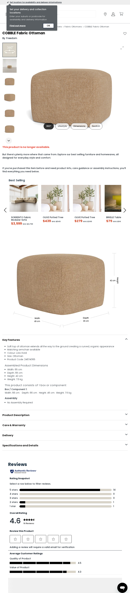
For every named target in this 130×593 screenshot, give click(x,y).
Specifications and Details (20, 445)
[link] (105, 14)
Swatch (96, 126)
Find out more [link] (18, 25)
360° (48, 126)
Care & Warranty (13, 425)
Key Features (11, 340)
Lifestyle (62, 126)
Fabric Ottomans (73, 26)
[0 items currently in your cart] (121, 14)
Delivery (7, 435)
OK (48, 25)
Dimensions (79, 126)
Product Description (15, 415)
